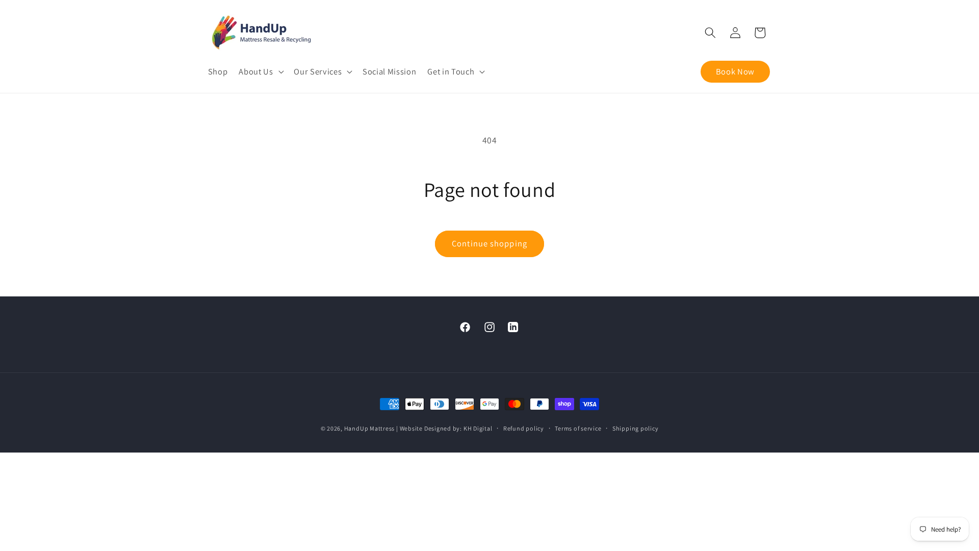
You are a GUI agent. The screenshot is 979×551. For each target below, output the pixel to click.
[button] (260, 72)
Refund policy (523, 428)
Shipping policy (635, 428)
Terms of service (578, 428)
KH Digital (478, 428)
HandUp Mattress (370, 428)
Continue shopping (489, 243)
